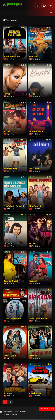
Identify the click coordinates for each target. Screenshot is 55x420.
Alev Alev (33, 56)
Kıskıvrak (33, 281)
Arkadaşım (9, 393)
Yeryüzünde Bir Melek (14, 206)
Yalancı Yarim (10, 168)
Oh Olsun (8, 243)
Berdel (32, 93)
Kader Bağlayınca (12, 318)
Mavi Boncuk (35, 206)
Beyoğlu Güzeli (11, 281)
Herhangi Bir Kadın (38, 318)
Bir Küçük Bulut (36, 131)
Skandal (7, 131)
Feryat (7, 93)
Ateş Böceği (35, 393)
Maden (32, 243)
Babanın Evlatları (12, 56)
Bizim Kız (33, 355)
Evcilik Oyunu (10, 355)
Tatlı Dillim (34, 168)
